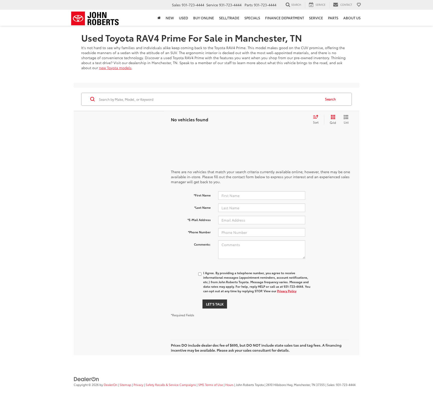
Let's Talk (215, 304)
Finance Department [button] (284, 17)
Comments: (202, 244)
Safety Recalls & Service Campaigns (171, 384)
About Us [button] (352, 17)
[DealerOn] (86, 378)
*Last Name (202, 207)
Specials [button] (252, 17)
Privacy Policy (286, 291)
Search (330, 99)
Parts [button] (333, 17)
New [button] (170, 17)
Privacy (138, 384)
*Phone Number (199, 232)
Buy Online (203, 17)
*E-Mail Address (199, 220)
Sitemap (125, 384)
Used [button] (183, 17)
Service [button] (316, 17)
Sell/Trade (229, 17)
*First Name (202, 195)
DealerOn (110, 384)
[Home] (159, 18)
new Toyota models (115, 67)
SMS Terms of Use (210, 384)
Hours (229, 384)
